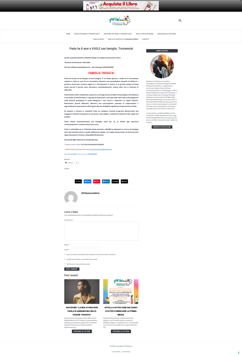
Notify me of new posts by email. (78, 264)
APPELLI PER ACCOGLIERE (144, 34)
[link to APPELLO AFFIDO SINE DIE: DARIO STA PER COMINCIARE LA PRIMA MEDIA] (120, 291)
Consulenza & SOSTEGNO (166, 34)
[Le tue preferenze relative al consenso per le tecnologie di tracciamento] (238, 352)
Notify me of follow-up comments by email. (82, 259)
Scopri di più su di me (162, 127)
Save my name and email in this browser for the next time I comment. (91, 254)
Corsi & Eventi (98, 39)
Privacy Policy (116, 351)
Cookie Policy (126, 351)
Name (67, 245)
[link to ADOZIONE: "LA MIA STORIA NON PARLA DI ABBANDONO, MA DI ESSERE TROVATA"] (81, 291)
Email (66, 250)
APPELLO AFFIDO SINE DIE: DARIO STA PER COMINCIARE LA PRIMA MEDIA (120, 311)
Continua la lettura (82, 331)
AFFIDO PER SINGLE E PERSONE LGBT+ (87, 34)
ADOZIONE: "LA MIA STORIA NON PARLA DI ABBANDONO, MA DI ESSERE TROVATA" (82, 311)
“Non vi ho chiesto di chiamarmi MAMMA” (123, 39)
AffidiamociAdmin (90, 193)
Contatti (145, 39)
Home (68, 34)
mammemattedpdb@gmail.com (101, 149)
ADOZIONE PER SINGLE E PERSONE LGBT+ (118, 34)
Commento (68, 220)
